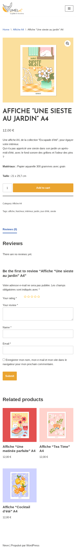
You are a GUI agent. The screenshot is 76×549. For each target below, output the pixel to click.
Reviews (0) (10, 229)
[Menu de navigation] (69, 8)
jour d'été (44, 211)
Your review (10, 305)
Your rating (10, 298)
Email (7, 343)
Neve (6, 545)
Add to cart (43, 187)
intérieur (29, 211)
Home (6, 29)
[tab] (10, 229)
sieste (53, 211)
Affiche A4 (18, 29)
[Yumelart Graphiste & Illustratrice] (13, 8)
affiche (11, 211)
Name (7, 327)
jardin (36, 211)
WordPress (32, 545)
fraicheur (20, 211)
